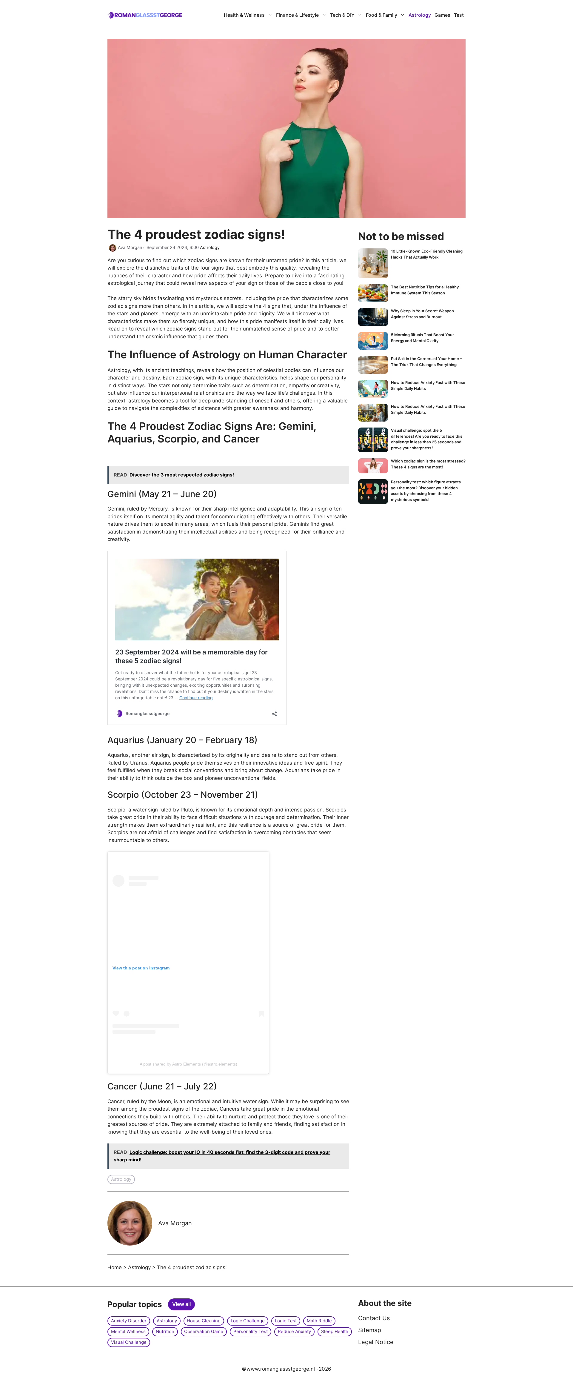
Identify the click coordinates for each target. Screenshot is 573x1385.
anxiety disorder (129, 1320)
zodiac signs (202, 260)
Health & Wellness (244, 15)
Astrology (420, 15)
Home (114, 1267)
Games (442, 15)
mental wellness (128, 1331)
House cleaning (204, 1320)
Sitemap (369, 1330)
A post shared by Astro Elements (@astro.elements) (188, 1064)
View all (181, 1304)
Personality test (250, 1331)
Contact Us (374, 1318)
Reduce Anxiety (294, 1331)
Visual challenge (129, 1342)
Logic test (286, 1320)
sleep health (334, 1331)
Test (459, 15)
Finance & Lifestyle (297, 15)
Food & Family (381, 15)
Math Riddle (319, 1320)
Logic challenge (248, 1320)
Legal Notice (376, 1342)
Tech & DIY (342, 15)
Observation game (203, 1331)
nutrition (165, 1331)
